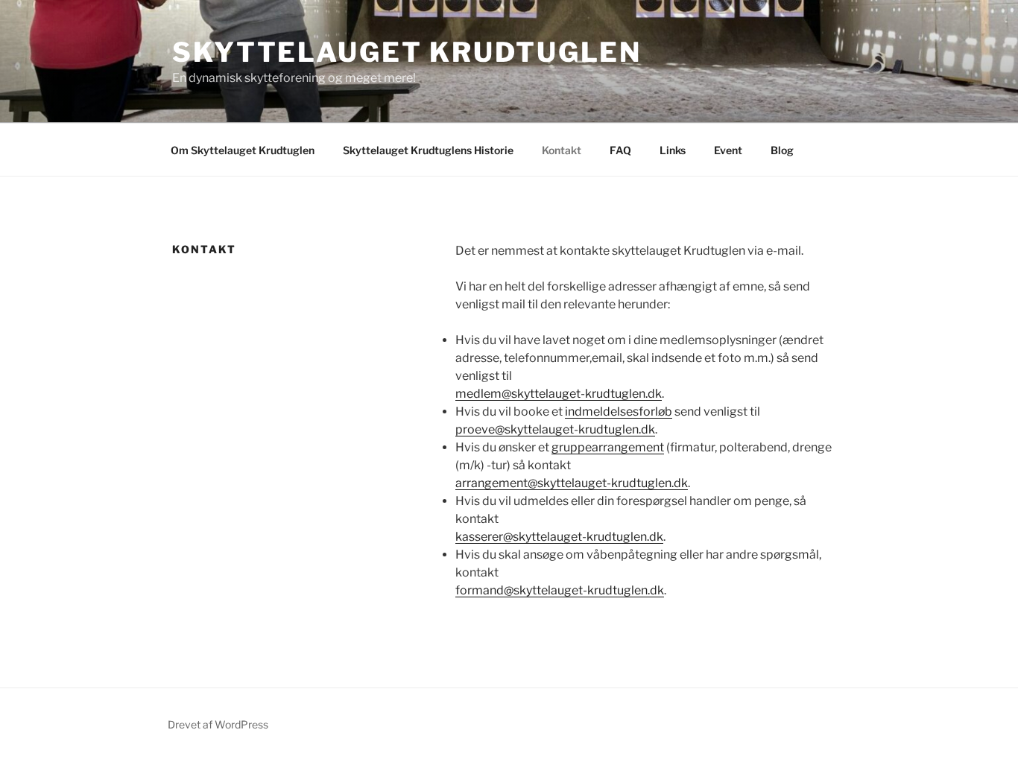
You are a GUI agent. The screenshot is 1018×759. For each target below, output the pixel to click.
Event (728, 150)
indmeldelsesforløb (618, 411)
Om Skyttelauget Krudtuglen (242, 150)
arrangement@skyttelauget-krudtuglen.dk (571, 483)
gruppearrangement (607, 447)
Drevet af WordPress (218, 724)
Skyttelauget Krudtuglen (407, 52)
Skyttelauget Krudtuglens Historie (428, 150)
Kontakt (561, 150)
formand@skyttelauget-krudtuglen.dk (559, 590)
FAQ (620, 150)
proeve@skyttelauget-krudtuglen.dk (555, 429)
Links (673, 150)
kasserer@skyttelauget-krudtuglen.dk (559, 537)
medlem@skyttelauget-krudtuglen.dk (558, 394)
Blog (782, 150)
